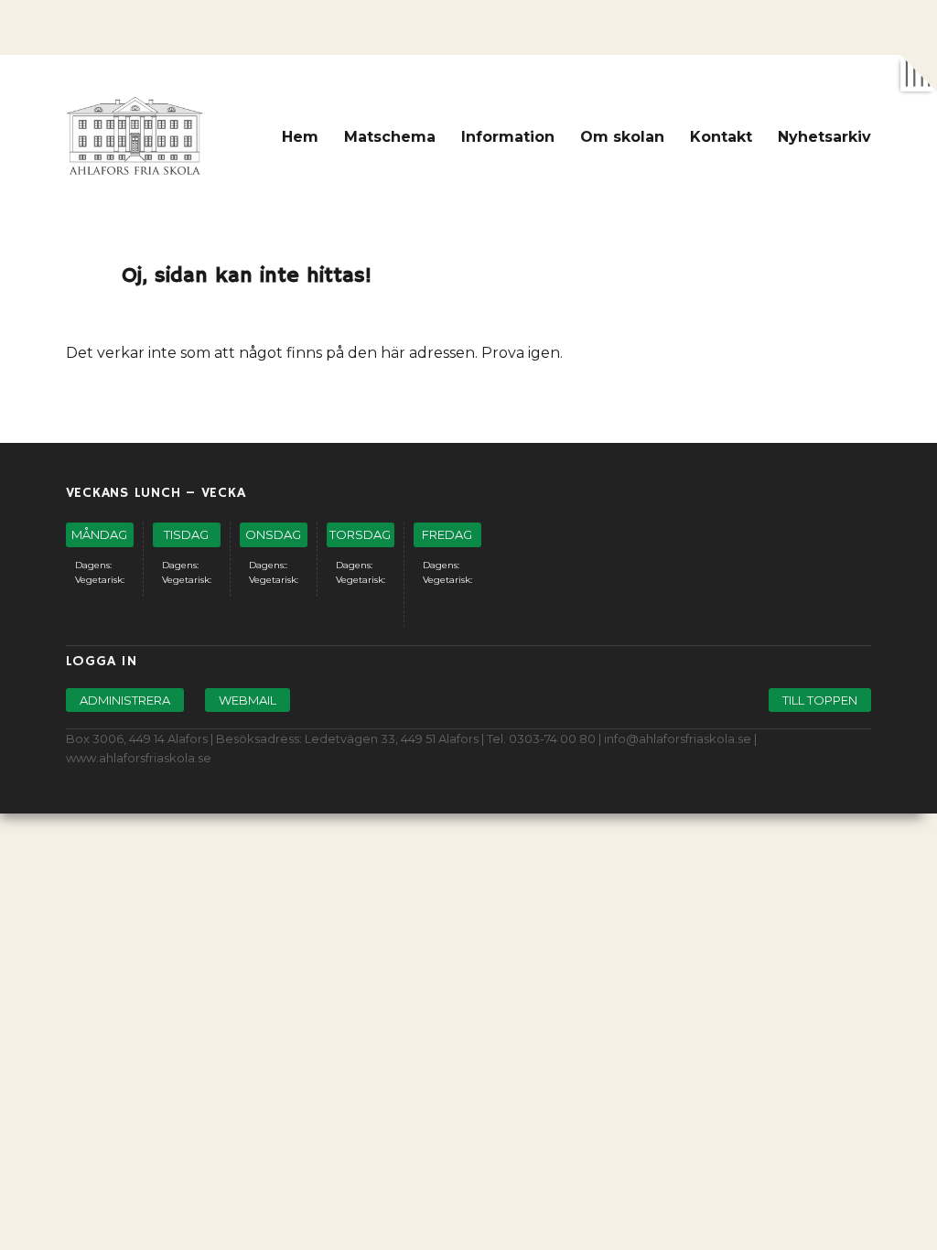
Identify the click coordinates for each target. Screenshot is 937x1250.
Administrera (125, 700)
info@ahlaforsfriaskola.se (677, 738)
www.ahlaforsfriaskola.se (138, 757)
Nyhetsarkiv (824, 136)
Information (508, 136)
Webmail (247, 700)
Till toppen (819, 700)
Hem (300, 136)
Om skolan (622, 136)
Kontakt (721, 136)
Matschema (390, 136)
